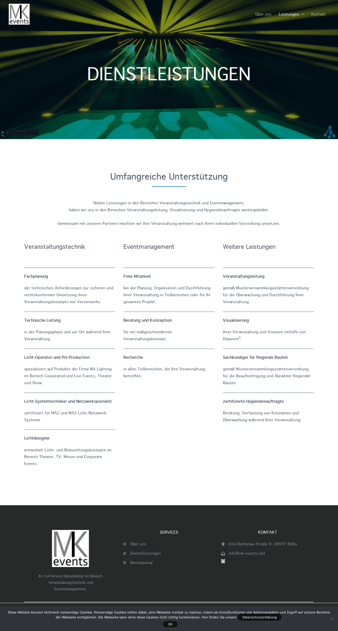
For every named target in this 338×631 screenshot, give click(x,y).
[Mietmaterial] (138, 562)
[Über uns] (134, 544)
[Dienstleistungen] (142, 553)
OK (170, 624)
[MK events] (19, 14)
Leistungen (289, 14)
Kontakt (318, 14)
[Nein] (331, 618)
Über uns (263, 14)
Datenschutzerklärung (259, 617)
